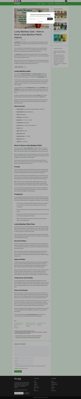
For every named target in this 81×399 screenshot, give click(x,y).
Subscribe (50, 18)
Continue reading (40, 21)
